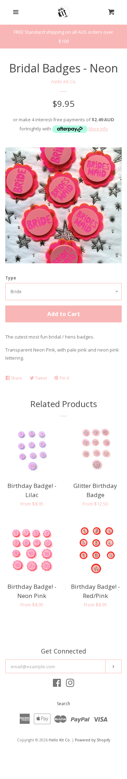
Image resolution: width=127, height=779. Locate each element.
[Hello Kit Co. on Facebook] (57, 684)
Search (63, 704)
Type (10, 278)
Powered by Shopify (92, 740)
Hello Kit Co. (63, 81)
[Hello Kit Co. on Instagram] (70, 684)
